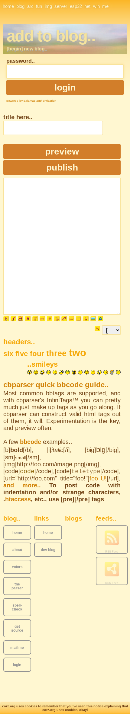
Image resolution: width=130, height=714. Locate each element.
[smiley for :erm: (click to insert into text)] (80, 372)
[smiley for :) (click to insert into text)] (48, 372)
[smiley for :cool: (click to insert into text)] (86, 372)
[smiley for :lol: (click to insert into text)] (29, 372)
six (9, 353)
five (22, 353)
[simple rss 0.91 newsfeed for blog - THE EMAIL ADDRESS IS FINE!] (111, 538)
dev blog (48, 550)
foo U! (98, 478)
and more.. (22, 485)
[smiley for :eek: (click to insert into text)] (61, 372)
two (77, 352)
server (60, 6)
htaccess (18, 499)
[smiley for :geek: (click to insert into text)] (67, 372)
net (87, 6)
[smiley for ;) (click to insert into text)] (55, 372)
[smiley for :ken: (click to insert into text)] (36, 372)
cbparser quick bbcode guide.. (56, 385)
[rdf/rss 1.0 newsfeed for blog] (111, 569)
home (8, 6)
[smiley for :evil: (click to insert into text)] (118, 372)
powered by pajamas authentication (31, 100)
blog (20, 6)
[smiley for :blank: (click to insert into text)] (93, 372)
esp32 (76, 6)
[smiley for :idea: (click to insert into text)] (99, 372)
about (17, 550)
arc (30, 6)
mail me (17, 647)
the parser (17, 586)
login (17, 665)
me (105, 6)
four (38, 353)
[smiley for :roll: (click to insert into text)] (74, 372)
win (96, 6)
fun (39, 6)
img (48, 6)
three (57, 353)
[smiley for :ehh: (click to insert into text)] (105, 372)
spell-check (17, 607)
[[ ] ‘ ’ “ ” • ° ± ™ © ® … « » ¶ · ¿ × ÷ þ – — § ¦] (111, 329)
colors (17, 567)
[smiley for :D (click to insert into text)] (42, 372)
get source (17, 628)
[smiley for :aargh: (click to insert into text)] (112, 372)
